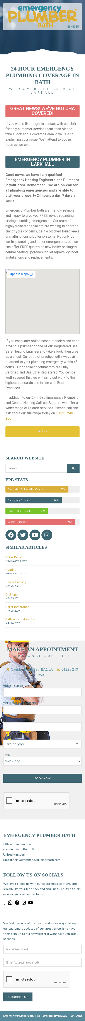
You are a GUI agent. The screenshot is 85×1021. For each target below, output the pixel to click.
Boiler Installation (17, 607)
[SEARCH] (73, 468)
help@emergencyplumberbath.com (36, 859)
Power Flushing (15, 582)
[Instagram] (46, 535)
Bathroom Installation (20, 619)
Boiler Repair (14, 557)
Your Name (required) (19, 686)
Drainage (11, 594)
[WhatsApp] (10, 904)
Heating (10, 569)
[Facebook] (17, 904)
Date (6, 737)
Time (6, 754)
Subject (9, 720)
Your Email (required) (19, 703)
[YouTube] (30, 904)
